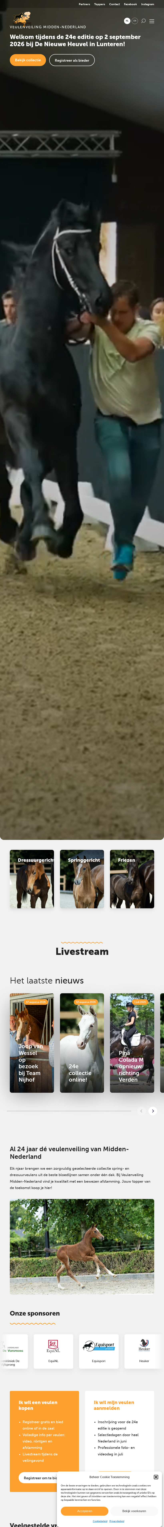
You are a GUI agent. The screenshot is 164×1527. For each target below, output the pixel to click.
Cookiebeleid (100, 1521)
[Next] (152, 1111)
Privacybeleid (116, 1521)
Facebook (130, 4)
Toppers (99, 4)
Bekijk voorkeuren (134, 1511)
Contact (114, 4)
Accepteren (84, 1511)
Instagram (147, 4)
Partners (84, 4)
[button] (156, 1477)
